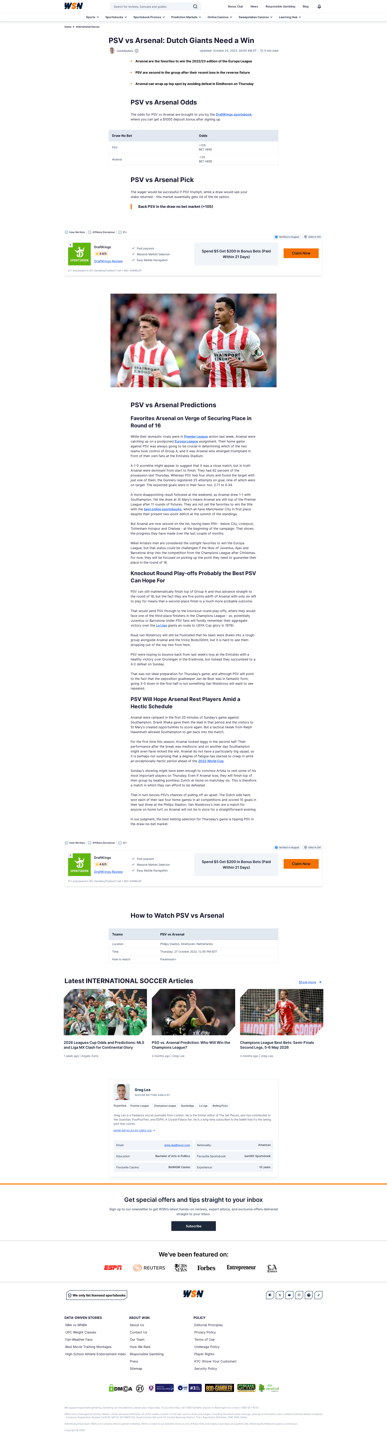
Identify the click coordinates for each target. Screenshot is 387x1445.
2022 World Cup (211, 761)
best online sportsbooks (163, 509)
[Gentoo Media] (189, 1388)
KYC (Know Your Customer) (215, 1361)
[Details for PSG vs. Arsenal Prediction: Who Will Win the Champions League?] (193, 1012)
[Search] (195, 6)
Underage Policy (207, 1347)
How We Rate (140, 1347)
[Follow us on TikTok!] (318, 1295)
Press (134, 1361)
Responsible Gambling (280, 6)
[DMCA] (120, 1388)
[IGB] (160, 1388)
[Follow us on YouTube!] (289, 1295)
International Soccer (88, 26)
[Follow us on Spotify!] (309, 1295)
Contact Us (138, 1332)
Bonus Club (235, 6)
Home (67, 26)
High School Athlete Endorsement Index (95, 1354)
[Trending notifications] (319, 6)
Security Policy (205, 1369)
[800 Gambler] (219, 1388)
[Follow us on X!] (280, 1295)
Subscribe (193, 1226)
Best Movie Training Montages (88, 1347)
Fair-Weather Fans (79, 1339)
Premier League (196, 436)
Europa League (186, 441)
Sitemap (136, 1369)
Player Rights (204, 1354)
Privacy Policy (205, 1332)
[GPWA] (246, 1388)
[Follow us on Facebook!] (270, 1295)
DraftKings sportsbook (234, 114)
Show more (307, 982)
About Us (137, 1325)
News (254, 6)
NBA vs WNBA (76, 1325)
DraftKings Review (108, 261)
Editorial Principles (208, 1325)
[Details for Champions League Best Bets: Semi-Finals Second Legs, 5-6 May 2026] (281, 1012)
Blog (306, 6)
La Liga (161, 625)
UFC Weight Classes (80, 1332)
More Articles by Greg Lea (133, 1130)
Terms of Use (204, 1339)
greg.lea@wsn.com (177, 1145)
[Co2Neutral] (269, 1388)
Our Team (137, 1339)
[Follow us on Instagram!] (299, 1295)
